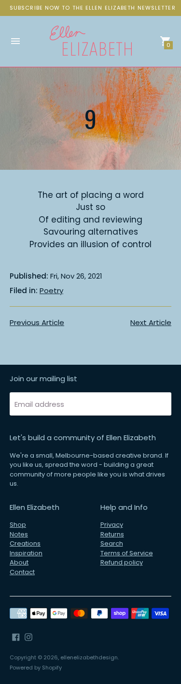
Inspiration (26, 553)
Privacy (111, 524)
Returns (112, 534)
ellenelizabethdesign (89, 657)
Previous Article (37, 322)
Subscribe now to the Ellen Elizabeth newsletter (93, 8)
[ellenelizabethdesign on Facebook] (16, 636)
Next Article (150, 322)
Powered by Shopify (36, 667)
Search (111, 543)
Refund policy (121, 562)
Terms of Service (126, 553)
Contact (22, 572)
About (19, 562)
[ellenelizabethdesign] (91, 41)
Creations (25, 543)
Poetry (51, 290)
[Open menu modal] (15, 41)
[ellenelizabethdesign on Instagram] (28, 636)
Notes (19, 534)
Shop (18, 524)
